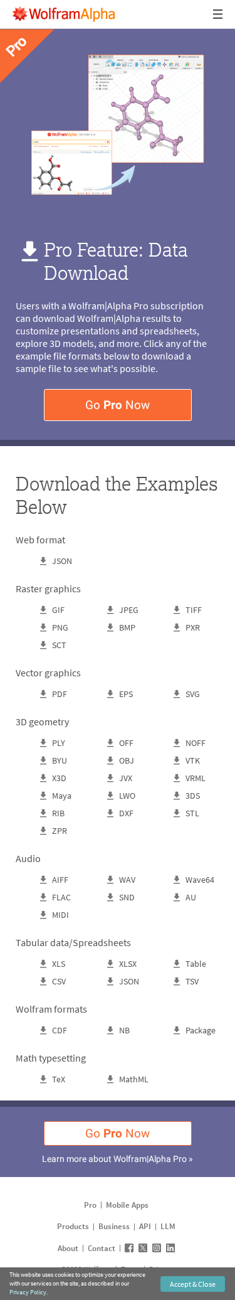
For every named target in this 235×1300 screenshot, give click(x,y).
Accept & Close (193, 1284)
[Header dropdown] (218, 14)
